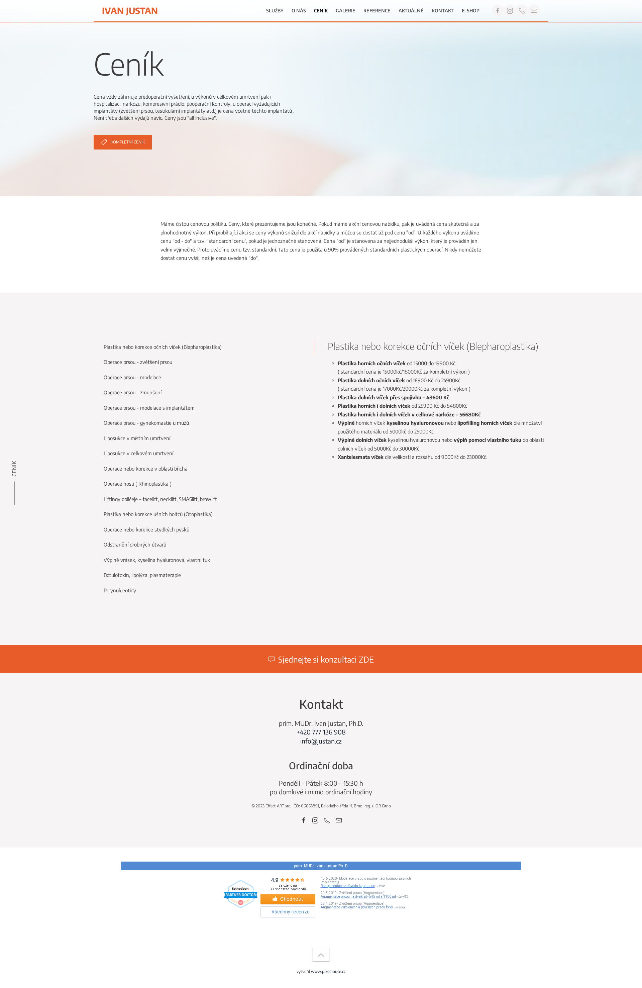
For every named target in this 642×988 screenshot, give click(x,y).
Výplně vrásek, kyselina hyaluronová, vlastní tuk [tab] (157, 560)
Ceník (321, 10)
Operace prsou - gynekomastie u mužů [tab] (146, 423)
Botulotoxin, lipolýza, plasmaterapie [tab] (142, 575)
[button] (321, 955)
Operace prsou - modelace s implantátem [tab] (149, 408)
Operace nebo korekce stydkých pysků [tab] (146, 529)
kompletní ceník (128, 141)
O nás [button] (299, 10)
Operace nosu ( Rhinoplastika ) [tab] (138, 484)
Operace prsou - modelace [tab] (132, 377)
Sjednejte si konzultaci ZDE (326, 659)
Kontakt (443, 10)
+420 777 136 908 (321, 732)
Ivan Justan (130, 10)
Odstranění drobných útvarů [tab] (135, 544)
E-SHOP (470, 10)
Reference (377, 10)
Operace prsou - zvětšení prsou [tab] (138, 362)
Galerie (345, 10)
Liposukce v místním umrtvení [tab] (137, 438)
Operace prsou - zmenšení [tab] (133, 392)
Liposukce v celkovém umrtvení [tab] (138, 453)
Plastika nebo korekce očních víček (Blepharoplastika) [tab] (163, 347)
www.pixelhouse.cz (328, 971)
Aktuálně (411, 10)
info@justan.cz (321, 741)
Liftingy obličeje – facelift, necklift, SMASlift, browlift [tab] (160, 499)
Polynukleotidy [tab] (120, 590)
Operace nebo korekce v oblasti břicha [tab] (146, 469)
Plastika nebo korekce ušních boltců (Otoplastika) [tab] (158, 514)
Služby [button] (275, 10)
